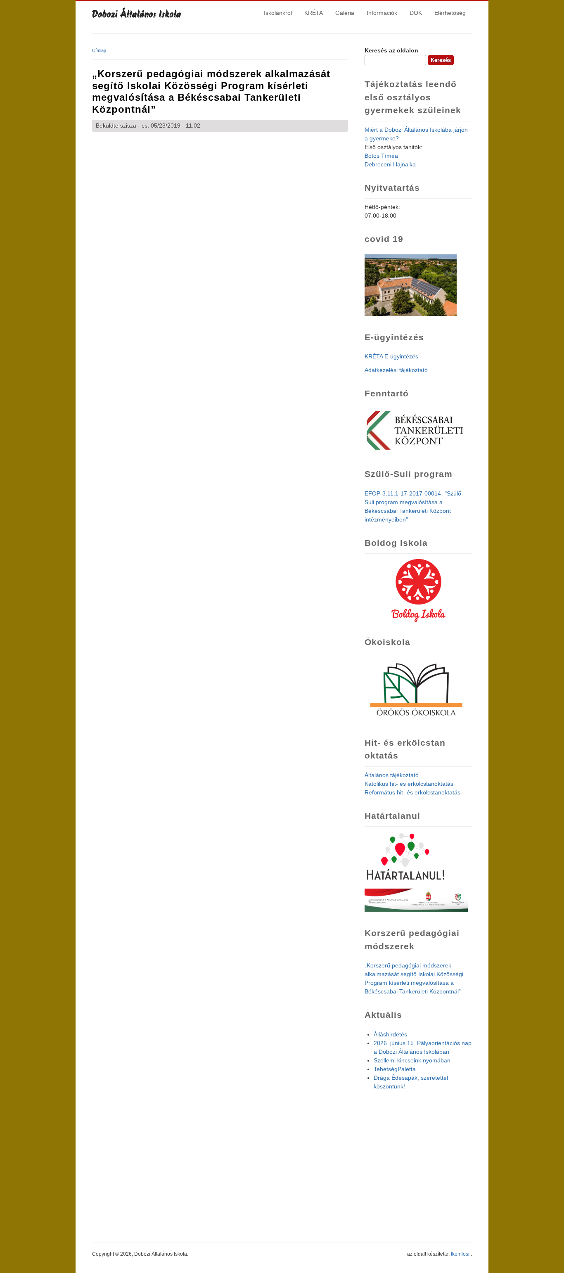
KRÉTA (313, 12)
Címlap (99, 50)
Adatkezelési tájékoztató (396, 370)
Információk (382, 12)
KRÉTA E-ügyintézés (391, 356)
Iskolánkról (278, 12)
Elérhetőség (450, 12)
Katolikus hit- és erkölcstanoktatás (409, 783)
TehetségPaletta (395, 1069)
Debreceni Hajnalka (390, 164)
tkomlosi (460, 1254)
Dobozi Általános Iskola (136, 15)
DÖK (416, 12)
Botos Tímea (381, 155)
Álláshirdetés (390, 1034)
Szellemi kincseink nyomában (412, 1060)
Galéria (344, 12)
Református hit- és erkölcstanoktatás (412, 792)
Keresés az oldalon (391, 50)
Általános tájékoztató (392, 775)
